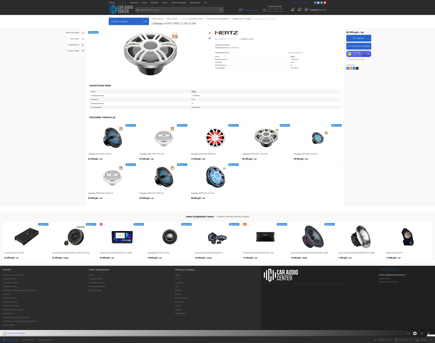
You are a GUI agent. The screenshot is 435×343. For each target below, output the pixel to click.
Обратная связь (180, 313)
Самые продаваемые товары (200, 216)
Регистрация (303, 2)
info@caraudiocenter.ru (395, 275)
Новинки (92, 275)
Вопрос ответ (195, 3)
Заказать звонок (251, 10)
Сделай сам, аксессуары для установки (16, 317)
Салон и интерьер (8, 325)
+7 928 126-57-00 (388, 269)
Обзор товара (74, 39)
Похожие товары (73, 51)
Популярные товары (96, 279)
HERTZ (293, 56)
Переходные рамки (9, 279)
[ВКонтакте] (347, 68)
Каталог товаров (119, 21)
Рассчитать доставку (357, 59)
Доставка (154, 3)
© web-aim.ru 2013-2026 (16, 333)
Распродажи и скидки (96, 282)
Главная (112, 3)
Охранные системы (9, 298)
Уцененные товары (95, 290)
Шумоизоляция (8, 313)
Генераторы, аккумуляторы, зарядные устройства (19, 321)
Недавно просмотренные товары (233, 216)
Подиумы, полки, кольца (11, 306)
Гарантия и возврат (179, 3)
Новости (178, 306)
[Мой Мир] (354, 68)
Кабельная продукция (10, 302)
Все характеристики (295, 52)
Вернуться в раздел (72, 32)
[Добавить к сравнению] (210, 38)
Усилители (6, 294)
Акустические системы (10, 282)
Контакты (178, 309)
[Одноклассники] (350, 68)
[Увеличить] (151, 54)
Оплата (165, 3)
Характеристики (73, 45)
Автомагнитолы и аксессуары (13, 275)
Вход (295, 2)
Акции (144, 3)
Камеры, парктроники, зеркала (13, 309)
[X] (357, 68)
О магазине (134, 3)
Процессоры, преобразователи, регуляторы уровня (20, 290)
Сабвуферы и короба (10, 286)
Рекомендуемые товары (97, 286)
